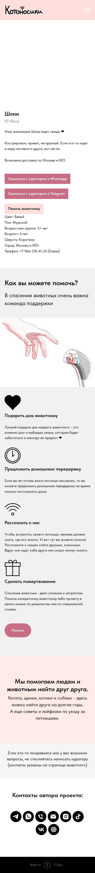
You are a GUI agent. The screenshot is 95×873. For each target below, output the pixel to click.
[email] (53, 816)
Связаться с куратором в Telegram (36, 193)
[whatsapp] (28, 816)
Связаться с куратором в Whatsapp (37, 178)
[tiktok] (78, 816)
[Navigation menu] (87, 10)
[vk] (41, 829)
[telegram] (15, 816)
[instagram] (65, 816)
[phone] (40, 816)
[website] (53, 829)
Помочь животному (24, 208)
